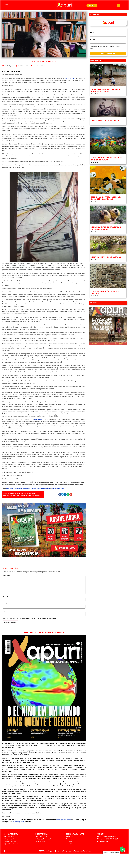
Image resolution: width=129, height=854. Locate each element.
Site (4, 611)
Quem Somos (9, 836)
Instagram (69, 836)
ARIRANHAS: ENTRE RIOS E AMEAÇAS (106, 257)
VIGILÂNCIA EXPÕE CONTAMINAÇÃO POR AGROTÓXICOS (106, 228)
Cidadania (36, 66)
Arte (7, 488)
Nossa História (9, 839)
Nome (5, 596)
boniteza (33, 488)
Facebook (69, 839)
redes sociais (38, 419)
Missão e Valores (10, 841)
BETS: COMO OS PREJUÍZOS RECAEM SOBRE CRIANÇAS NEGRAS (106, 198)
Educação (42, 66)
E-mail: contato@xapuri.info (107, 836)
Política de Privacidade (43, 839)
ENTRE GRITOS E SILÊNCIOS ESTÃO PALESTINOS (105, 292)
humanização (41, 488)
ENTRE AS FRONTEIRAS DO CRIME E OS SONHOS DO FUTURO (106, 159)
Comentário (7, 575)
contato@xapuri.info (18, 821)
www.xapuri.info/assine (63, 820)
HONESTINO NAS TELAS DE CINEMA (105, 120)
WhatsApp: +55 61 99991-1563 (107, 839)
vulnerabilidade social (57, 488)
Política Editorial (41, 836)
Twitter (69, 844)
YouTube (69, 841)
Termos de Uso (40, 841)
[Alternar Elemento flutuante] (122, 849)
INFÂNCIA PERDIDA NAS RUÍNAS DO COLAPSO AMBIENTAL (105, 90)
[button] (118, 5)
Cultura (12, 488)
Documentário (19, 488)
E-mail (5, 604)
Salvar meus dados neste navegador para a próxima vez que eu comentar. (30, 618)
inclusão (47, 488)
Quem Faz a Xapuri (11, 844)
